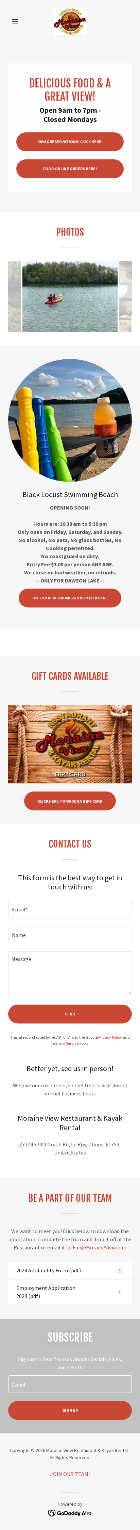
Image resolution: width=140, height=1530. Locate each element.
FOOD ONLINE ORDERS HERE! (70, 168)
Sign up (70, 1410)
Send (70, 1013)
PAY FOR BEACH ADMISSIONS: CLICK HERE (70, 597)
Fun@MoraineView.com (99, 1247)
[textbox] (70, 908)
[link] (70, 21)
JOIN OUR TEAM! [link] (70, 1474)
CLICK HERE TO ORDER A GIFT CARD (70, 801)
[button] (17, 21)
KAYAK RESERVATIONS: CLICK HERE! (70, 141)
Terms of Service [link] (64, 1043)
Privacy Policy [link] (110, 1037)
